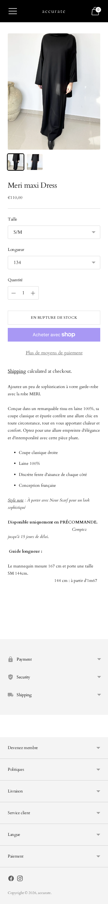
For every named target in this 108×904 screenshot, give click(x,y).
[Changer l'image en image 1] (16, 162)
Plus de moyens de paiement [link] (54, 353)
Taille (12, 219)
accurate (44, 892)
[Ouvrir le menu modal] (12, 11)
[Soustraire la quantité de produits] (32, 293)
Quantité (15, 280)
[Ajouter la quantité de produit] (13, 293)
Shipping (17, 371)
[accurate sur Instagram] (20, 879)
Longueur (16, 249)
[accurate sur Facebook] (11, 879)
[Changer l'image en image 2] (35, 162)
